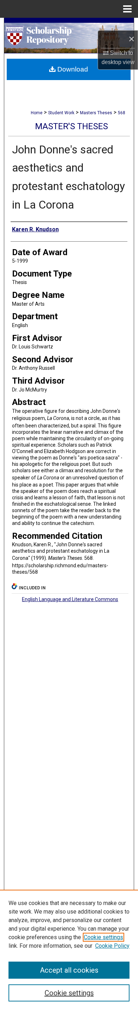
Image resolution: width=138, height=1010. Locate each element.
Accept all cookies (69, 970)
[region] (69, 950)
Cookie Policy (112, 945)
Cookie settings (103, 937)
